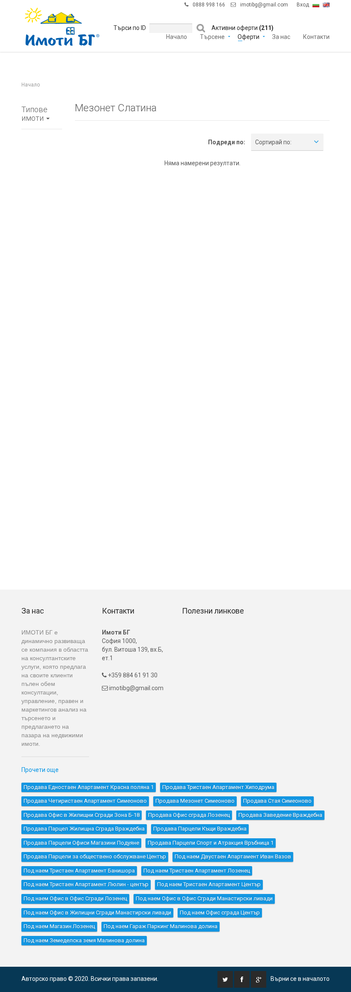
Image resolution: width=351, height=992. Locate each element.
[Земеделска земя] (41, 536)
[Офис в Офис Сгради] (41, 266)
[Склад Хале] (41, 382)
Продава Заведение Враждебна (280, 815)
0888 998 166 (209, 5)
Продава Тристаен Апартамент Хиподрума (218, 787)
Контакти (316, 36)
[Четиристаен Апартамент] (41, 208)
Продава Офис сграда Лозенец (189, 815)
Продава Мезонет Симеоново (195, 801)
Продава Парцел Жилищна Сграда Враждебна (84, 828)
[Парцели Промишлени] (41, 497)
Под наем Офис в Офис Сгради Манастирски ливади (204, 898)
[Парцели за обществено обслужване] (41, 555)
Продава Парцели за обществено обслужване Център (95, 856)
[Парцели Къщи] (41, 459)
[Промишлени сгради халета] (41, 401)
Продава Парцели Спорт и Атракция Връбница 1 (211, 843)
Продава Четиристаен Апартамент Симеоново (85, 801)
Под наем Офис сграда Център (220, 912)
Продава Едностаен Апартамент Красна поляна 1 (89, 787)
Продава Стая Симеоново (277, 801)
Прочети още (40, 769)
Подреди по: (226, 142)
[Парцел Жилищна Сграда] (41, 439)
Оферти (248, 36)
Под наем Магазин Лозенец (59, 926)
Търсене (212, 36)
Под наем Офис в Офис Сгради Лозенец (75, 898)
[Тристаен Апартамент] (41, 189)
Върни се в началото (300, 978)
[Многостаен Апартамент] (41, 227)
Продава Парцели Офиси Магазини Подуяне (81, 843)
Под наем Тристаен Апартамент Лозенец (196, 870)
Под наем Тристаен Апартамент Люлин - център (86, 884)
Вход (303, 5)
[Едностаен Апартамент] (41, 150)
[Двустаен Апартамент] (41, 170)
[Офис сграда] (41, 305)
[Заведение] (41, 324)
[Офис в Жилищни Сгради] (41, 285)
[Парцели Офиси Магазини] (41, 478)
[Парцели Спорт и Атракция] (41, 516)
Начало (176, 36)
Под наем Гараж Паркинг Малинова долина (160, 926)
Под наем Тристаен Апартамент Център (209, 884)
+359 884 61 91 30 (132, 675)
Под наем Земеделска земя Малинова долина (84, 940)
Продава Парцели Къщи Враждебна (200, 828)
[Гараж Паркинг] (41, 420)
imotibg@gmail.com (264, 5)
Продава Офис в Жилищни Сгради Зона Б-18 (82, 815)
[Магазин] (41, 343)
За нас (281, 36)
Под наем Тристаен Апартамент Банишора (79, 870)
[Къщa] (41, 247)
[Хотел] (41, 362)
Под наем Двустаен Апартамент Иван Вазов (233, 856)
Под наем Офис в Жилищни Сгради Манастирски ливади (97, 912)
